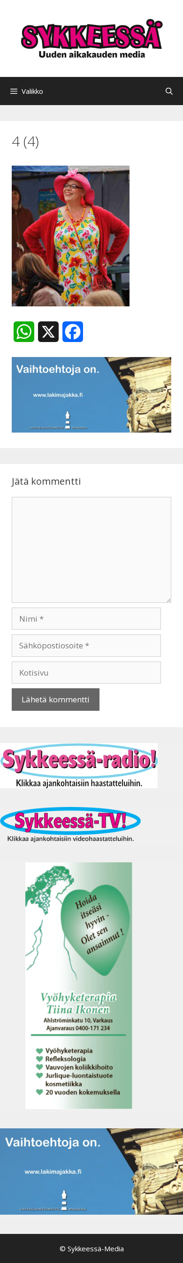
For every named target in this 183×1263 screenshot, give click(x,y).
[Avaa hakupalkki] (169, 91)
